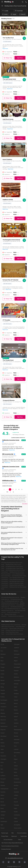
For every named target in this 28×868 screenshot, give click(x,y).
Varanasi (3, 785)
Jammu (16, 657)
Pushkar (3, 696)
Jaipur (2, 749)
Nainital (2, 680)
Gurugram (3, 778)
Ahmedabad (17, 752)
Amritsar (16, 785)
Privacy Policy (4, 836)
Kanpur (16, 769)
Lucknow (16, 749)
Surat (2, 772)
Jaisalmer (16, 647)
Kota (2, 651)
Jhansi (15, 719)
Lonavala (16, 713)
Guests (6, 14)
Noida (15, 772)
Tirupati (2, 667)
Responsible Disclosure (17, 842)
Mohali (2, 710)
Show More (24, 503)
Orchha (16, 674)
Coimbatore (17, 815)
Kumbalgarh (17, 667)
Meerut (2, 795)
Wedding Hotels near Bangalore (16, 616)
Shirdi (15, 726)
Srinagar (3, 683)
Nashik (15, 788)
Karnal (2, 801)
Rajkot (15, 808)
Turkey (15, 696)
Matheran (16, 677)
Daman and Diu (17, 828)
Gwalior (16, 811)
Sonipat (2, 733)
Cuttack (16, 821)
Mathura (16, 651)
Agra (2, 769)
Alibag (2, 687)
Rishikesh (3, 723)
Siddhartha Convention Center (10, 440)
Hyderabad (16, 739)
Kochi (15, 798)
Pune (15, 746)
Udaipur (16, 765)
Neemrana (3, 716)
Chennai (3, 746)
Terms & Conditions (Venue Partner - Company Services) (10, 847)
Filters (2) (23, 14)
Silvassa (16, 733)
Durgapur (3, 664)
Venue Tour (9, 58)
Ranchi (2, 798)
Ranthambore (4, 726)
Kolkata (2, 742)
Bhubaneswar (17, 782)
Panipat (2, 828)
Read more (5, 48)
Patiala (15, 690)
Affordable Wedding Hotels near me (10, 597)
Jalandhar (3, 811)
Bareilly (2, 670)
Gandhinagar (4, 821)
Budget (14, 14)
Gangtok (3, 690)
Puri (15, 762)
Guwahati (3, 792)
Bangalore (16, 742)
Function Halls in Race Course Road (14, 634)
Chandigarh (3, 759)
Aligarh (16, 660)
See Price (20, 58)
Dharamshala (17, 664)
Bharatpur (3, 703)
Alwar (2, 660)
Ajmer (2, 677)
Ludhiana (3, 775)
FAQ (13, 833)
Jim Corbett (3, 647)
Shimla (2, 818)
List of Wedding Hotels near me (12, 608)
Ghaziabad (3, 756)
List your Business (8, 839)
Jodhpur (16, 795)
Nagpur (16, 759)
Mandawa (3, 654)
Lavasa (2, 674)
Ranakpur (16, 693)
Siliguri (15, 818)
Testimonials (23, 836)
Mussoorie (3, 719)
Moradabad (3, 736)
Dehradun (3, 805)
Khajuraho (3, 729)
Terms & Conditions (22, 833)
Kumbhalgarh (4, 700)
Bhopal (2, 782)
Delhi (2, 739)
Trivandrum (3, 706)
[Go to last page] (13, 492)
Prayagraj (16, 805)
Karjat (15, 687)
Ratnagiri (16, 683)
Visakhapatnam (4, 788)
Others (15, 706)
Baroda (16, 775)
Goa (15, 756)
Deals (19, 839)
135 (7, 492)
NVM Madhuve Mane (8, 480)
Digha (2, 657)
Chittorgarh (17, 644)
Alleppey (3, 713)
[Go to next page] (10, 492)
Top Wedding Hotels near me (12, 601)
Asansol (16, 700)
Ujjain (2, 824)
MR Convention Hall (7, 454)
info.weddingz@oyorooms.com (15, 858)
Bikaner (16, 710)
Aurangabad (17, 824)
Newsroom (14, 836)
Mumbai (16, 736)
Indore (2, 752)
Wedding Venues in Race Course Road (10, 624)
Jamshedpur (17, 680)
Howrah (16, 801)
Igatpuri (16, 716)
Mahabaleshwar (18, 729)
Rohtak (2, 644)
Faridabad (16, 778)
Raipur (2, 808)
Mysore (16, 703)
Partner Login (4, 833)
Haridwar (16, 723)
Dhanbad (16, 670)
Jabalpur (3, 815)
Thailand (3, 693)
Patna (2, 762)
